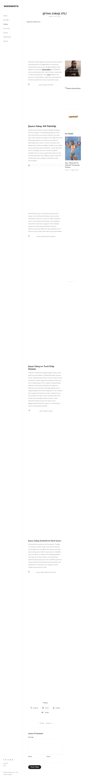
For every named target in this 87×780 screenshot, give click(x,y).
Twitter (47, 708)
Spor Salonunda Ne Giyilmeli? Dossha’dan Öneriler (72, 165)
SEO (4, 765)
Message (31, 737)
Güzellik (5, 20)
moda (48, 74)
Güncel (5, 33)
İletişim (5, 41)
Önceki (42, 723)
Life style (6, 28)
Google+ (47, 712)
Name (30, 756)
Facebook (35, 708)
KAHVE (5, 763)
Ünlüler (5, 24)
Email (48, 756)
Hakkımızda (7, 37)
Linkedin (58, 708)
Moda (5, 16)
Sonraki (48, 723)
